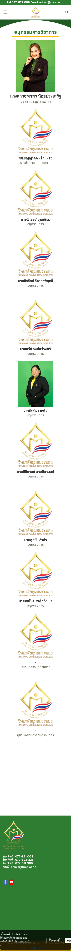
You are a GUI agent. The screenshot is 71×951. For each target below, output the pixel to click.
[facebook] (5, 882)
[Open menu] (5, 12)
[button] (66, 12)
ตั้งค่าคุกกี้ (54, 940)
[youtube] (11, 882)
